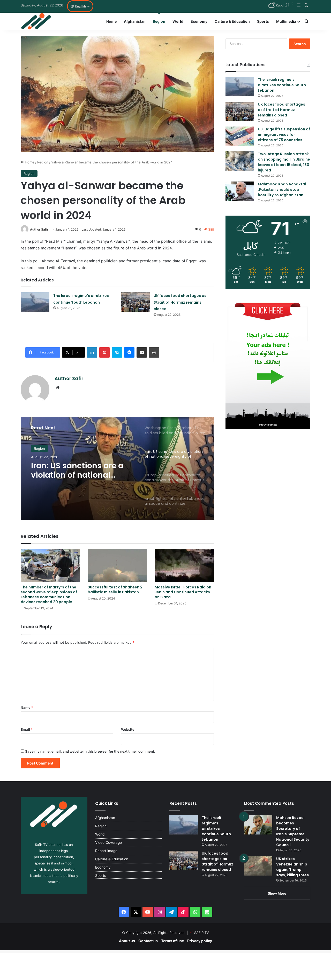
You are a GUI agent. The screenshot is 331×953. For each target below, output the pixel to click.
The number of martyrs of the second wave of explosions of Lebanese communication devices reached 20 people (49, 594)
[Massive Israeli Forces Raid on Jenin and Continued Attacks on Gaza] (184, 565)
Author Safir (39, 229)
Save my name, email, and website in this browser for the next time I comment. (90, 751)
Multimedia (286, 21)
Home (111, 21)
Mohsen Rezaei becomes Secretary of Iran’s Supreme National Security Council (292, 831)
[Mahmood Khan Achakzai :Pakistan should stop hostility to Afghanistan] (239, 191)
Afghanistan (135, 21)
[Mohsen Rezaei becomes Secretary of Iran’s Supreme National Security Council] (258, 824)
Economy (199, 21)
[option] (117, 468)
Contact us (148, 941)
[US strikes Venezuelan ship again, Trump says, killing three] (258, 866)
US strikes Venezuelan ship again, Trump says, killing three (292, 867)
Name (27, 707)
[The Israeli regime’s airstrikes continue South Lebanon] (35, 302)
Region (159, 21)
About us (127, 941)
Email (27, 729)
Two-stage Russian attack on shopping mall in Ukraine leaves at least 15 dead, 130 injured (284, 162)
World (177, 21)
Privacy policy (199, 941)
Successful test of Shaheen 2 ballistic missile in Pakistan (115, 590)
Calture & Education (232, 21)
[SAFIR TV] (36, 21)
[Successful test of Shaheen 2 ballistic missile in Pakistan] (117, 565)
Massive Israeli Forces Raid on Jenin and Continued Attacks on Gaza (183, 592)
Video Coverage (108, 842)
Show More (277, 893)
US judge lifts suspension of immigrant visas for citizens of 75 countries (284, 135)
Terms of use (172, 941)
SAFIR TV (201, 933)
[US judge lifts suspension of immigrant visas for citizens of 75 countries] (239, 136)
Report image (106, 851)
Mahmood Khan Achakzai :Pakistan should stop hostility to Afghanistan (282, 190)
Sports (263, 21)
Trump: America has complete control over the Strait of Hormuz (81, 476)
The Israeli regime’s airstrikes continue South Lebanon (282, 85)
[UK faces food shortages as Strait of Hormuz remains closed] (135, 302)
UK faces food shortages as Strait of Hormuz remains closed (180, 302)
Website (127, 729)
